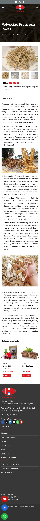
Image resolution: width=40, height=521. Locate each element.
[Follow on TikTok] (6, 422)
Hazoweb (31, 506)
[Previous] (5, 58)
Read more (7, 375)
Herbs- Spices (15, 34)
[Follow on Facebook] (3, 422)
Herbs (27, 34)
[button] (3, 8)
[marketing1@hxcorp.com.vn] (16, 2)
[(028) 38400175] (20, 2)
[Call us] (17, 422)
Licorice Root (27, 366)
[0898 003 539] (24, 2)
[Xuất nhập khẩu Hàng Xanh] (20, 8)
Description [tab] (7, 98)
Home (4, 34)
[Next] (35, 58)
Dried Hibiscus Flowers (8, 367)
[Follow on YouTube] (21, 422)
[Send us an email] (14, 422)
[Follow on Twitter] (10, 422)
